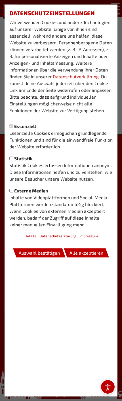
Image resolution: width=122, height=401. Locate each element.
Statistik (23, 158)
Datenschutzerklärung (76, 76)
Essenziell (25, 126)
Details (30, 236)
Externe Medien (31, 190)
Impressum (88, 236)
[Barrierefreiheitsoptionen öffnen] (107, 387)
